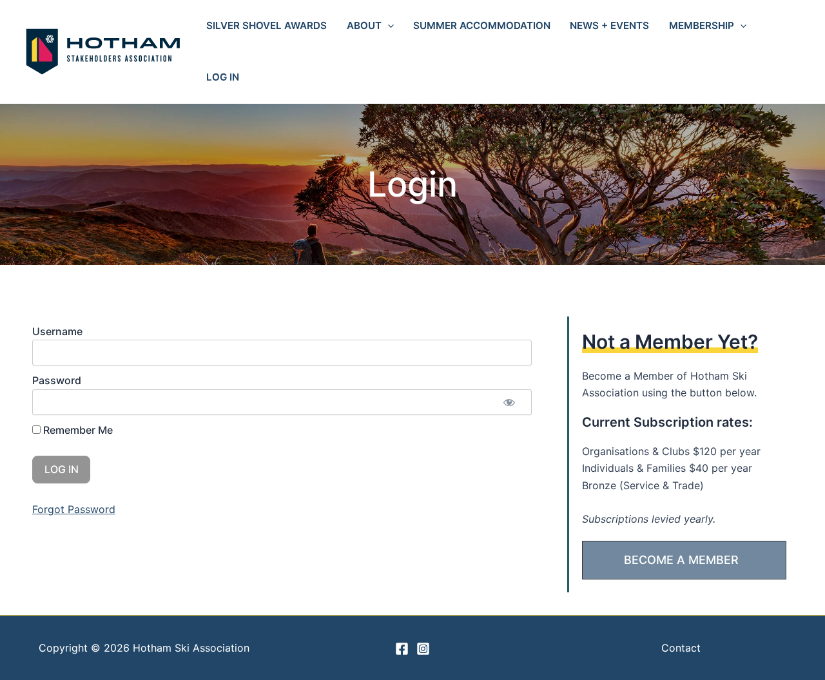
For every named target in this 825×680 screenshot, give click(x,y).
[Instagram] (423, 649)
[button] (388, 26)
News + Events (609, 25)
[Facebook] (402, 649)
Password (56, 380)
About (364, 25)
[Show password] (509, 402)
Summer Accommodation (481, 25)
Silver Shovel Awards (266, 25)
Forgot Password (73, 509)
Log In (222, 77)
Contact (681, 647)
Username (57, 331)
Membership (701, 25)
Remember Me (77, 429)
